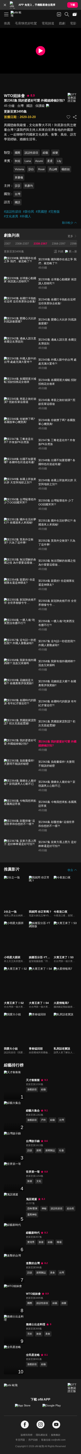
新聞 (38, 1150)
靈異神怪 (32, 1214)
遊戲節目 (32, 1089)
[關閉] (5, 5)
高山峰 (53, 169)
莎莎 (17, 185)
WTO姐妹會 (33, 1293)
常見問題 (20, 1439)
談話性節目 (31, 152)
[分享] (74, 117)
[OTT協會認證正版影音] (72, 97)
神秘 (44, 1208)
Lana (28, 160)
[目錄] (6, 14)
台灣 (20, 105)
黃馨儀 (19, 177)
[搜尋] (66, 14)
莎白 (31, 169)
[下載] (59, 14)
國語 (29, 105)
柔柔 (50, 160)
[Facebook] (25, 1425)
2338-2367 (40, 243)
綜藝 (45, 152)
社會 (61, 1150)
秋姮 (17, 160)
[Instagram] (40, 1425)
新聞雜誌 (50, 1150)
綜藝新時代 (33, 1232)
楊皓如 (66, 169)
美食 (52, 1272)
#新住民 (28, 211)
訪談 (29, 1150)
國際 (17, 152)
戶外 (43, 1120)
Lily (59, 160)
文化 (38, 1181)
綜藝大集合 (33, 1110)
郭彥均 (29, 185)
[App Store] (27, 1407)
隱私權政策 (42, 1435)
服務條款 (55, 1435)
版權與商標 (26, 1435)
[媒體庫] (74, 14)
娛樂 (55, 152)
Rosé (41, 169)
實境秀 (30, 1242)
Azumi (39, 160)
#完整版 (54, 211)
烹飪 (29, 1333)
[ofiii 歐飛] (17, 14)
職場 (59, 1242)
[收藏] (68, 117)
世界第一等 (33, 1171)
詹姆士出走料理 (35, 1324)
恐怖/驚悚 (32, 1208)
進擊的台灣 (33, 1263)
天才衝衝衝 (33, 1080)
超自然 (70, 1208)
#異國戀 (41, 211)
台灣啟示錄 (33, 1141)
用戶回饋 (33, 1439)
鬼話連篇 (31, 1199)
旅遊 (29, 1181)
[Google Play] (54, 1407)
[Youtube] (56, 1425)
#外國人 (25, 216)
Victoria (19, 169)
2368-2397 (58, 243)
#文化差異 (11, 216)
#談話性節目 (12, 211)
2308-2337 (22, 243)
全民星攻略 (33, 1354)
